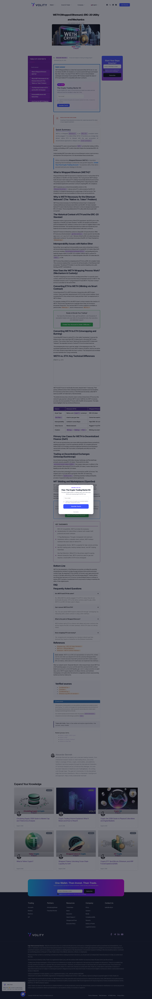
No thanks (76, 511)
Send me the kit (76, 506)
